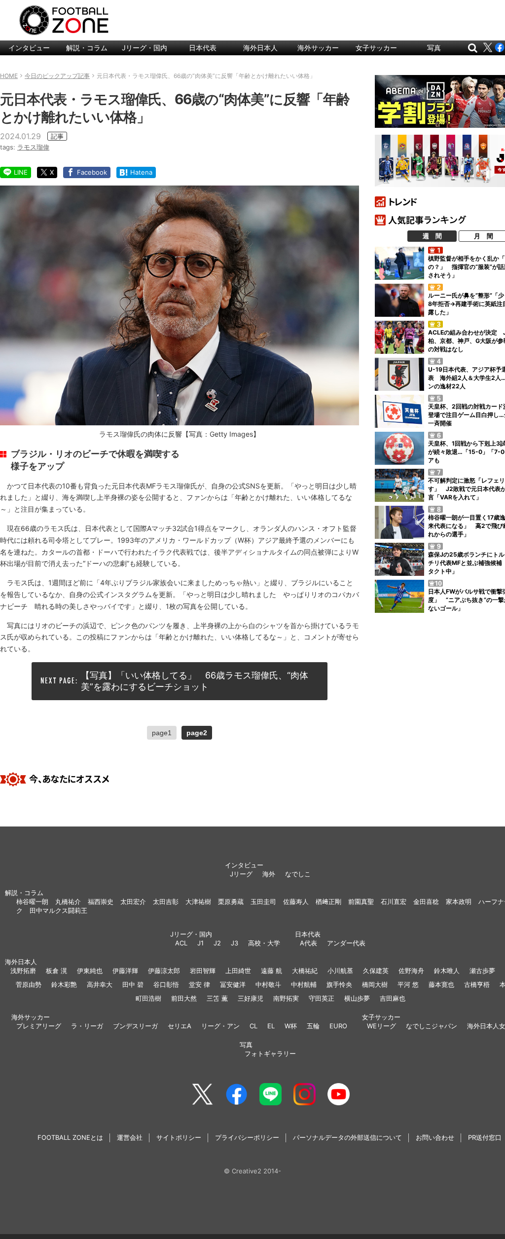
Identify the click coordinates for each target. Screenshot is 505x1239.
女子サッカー (376, 47)
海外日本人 (260, 47)
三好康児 (250, 998)
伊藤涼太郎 (164, 971)
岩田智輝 (203, 971)
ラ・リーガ (87, 1026)
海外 (268, 874)
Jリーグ (241, 874)
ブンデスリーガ (135, 1026)
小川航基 (340, 971)
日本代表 (202, 47)
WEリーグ (381, 1026)
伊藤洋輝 (125, 971)
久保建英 (376, 971)
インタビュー (29, 47)
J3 (234, 943)
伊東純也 (90, 971)
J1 (200, 943)
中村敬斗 (268, 984)
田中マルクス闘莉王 (58, 910)
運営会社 (130, 1137)
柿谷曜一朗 (32, 901)
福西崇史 (100, 901)
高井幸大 (99, 984)
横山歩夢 (357, 998)
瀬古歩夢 (482, 971)
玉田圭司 (263, 901)
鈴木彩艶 (64, 984)
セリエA (179, 1026)
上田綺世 (238, 971)
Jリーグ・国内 (144, 47)
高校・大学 (264, 943)
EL (271, 1026)
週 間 (432, 236)
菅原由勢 (28, 984)
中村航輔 (304, 984)
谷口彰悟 (166, 984)
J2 (217, 943)
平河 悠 (408, 984)
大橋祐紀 (305, 971)
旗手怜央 (339, 984)
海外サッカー (318, 47)
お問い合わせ (435, 1137)
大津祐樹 (198, 901)
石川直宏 (393, 901)
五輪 (313, 1026)
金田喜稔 (426, 901)
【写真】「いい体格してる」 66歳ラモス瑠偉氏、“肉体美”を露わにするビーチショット (194, 681)
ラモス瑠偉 (33, 147)
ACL (181, 943)
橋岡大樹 (375, 984)
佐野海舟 (411, 971)
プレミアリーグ (38, 1026)
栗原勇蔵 (231, 901)
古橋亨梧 (477, 984)
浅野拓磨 (23, 971)
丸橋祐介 (68, 901)
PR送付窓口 (485, 1137)
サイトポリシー (178, 1137)
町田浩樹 (148, 998)
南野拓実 (286, 998)
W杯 (291, 1026)
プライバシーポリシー (247, 1137)
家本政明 (458, 901)
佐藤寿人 (296, 901)
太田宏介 (133, 901)
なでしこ (298, 874)
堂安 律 (199, 984)
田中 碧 (133, 984)
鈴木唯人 (447, 971)
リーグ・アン (220, 1026)
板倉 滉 (56, 971)
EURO (338, 1026)
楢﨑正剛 (328, 901)
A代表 (308, 943)
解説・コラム (87, 47)
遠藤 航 (271, 971)
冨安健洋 (233, 984)
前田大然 (184, 998)
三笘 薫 (217, 998)
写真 (434, 47)
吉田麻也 (392, 998)
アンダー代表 (346, 943)
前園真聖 (361, 901)
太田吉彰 (166, 901)
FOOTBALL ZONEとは (70, 1137)
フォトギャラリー (270, 1053)
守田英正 (321, 998)
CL (253, 1026)
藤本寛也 (441, 984)
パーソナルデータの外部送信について (347, 1137)
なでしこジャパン (431, 1026)
